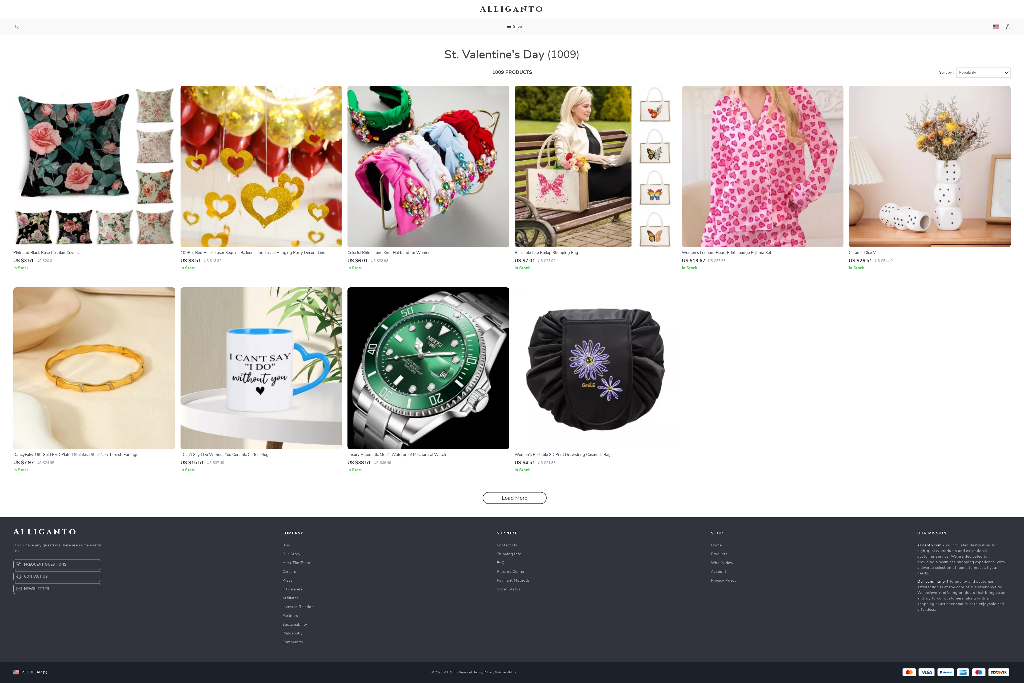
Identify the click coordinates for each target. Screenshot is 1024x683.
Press (287, 580)
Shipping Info (509, 554)
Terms (478, 672)
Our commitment (933, 581)
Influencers (292, 589)
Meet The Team (296, 563)
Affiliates (290, 598)
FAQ (501, 563)
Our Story (291, 554)
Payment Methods (513, 580)
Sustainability (294, 624)
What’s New (722, 563)
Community (292, 642)
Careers (289, 572)
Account (718, 572)
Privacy (489, 672)
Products (719, 554)
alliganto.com (929, 545)
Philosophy (292, 633)
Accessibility (507, 672)
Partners (290, 616)
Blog (286, 545)
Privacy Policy (724, 580)
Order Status (509, 589)
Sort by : (946, 72)
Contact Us (507, 545)
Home (716, 545)
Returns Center (511, 572)
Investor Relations (299, 607)
